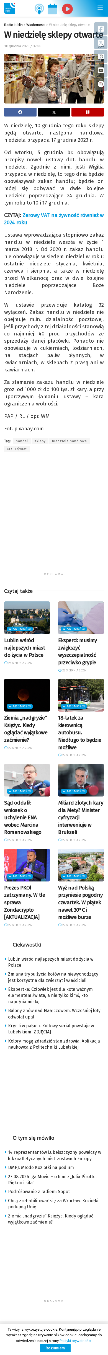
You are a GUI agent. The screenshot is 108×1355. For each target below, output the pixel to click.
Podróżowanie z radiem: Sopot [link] (39, 1191)
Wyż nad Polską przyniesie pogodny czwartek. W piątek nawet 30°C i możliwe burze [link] (80, 902)
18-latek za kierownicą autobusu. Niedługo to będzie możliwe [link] (79, 732)
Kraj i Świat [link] (17, 449)
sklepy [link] (40, 441)
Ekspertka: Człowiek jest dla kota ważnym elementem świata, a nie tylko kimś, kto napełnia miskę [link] (50, 995)
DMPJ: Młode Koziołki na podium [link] (41, 1167)
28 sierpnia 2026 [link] (20, 662)
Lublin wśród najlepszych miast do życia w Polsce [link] (24, 647)
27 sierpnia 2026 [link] (20, 747)
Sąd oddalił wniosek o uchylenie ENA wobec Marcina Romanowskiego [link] (23, 817)
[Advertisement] (54, 516)
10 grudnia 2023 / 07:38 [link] (22, 46)
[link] (9, 8)
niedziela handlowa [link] (69, 441)
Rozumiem (55, 1348)
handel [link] (22, 441)
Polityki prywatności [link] (75, 1341)
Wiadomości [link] (20, 629)
